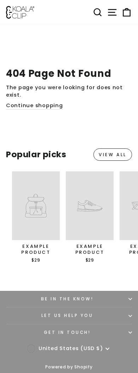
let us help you (67, 315)
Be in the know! (67, 299)
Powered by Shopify (68, 367)
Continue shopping (34, 105)
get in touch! (67, 332)
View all (113, 155)
